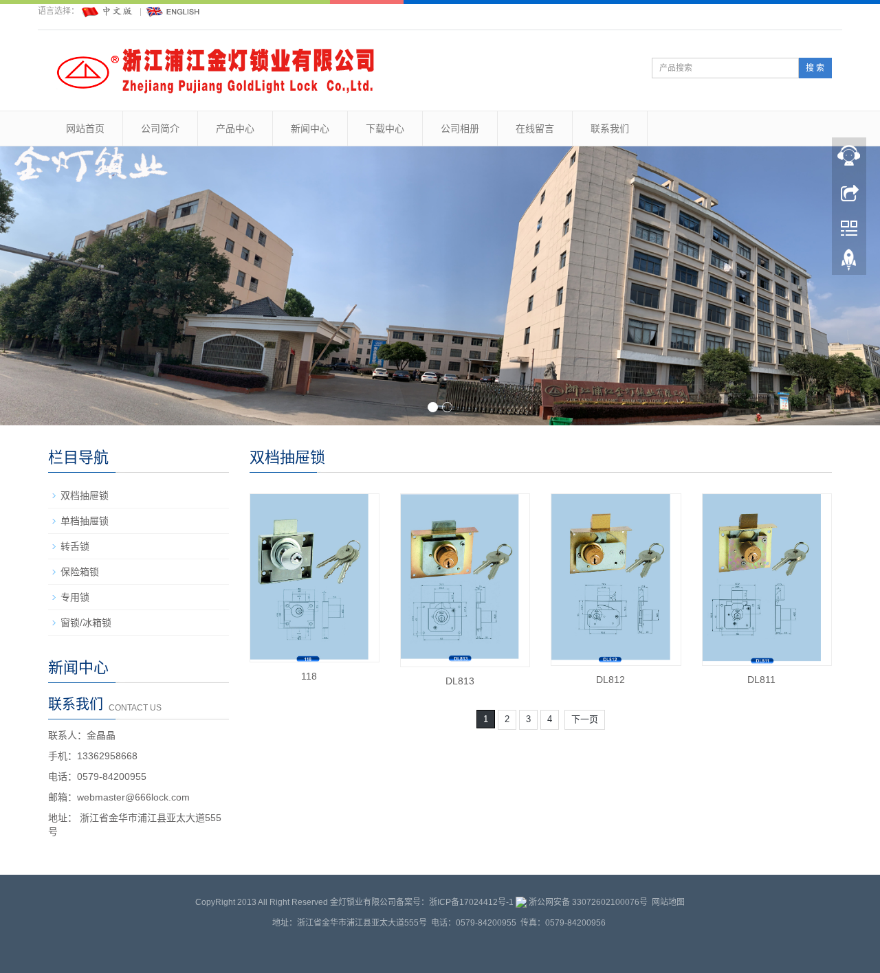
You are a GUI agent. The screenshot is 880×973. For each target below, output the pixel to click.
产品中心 (235, 128)
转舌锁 (74, 546)
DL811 (761, 679)
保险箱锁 (79, 571)
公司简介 (160, 128)
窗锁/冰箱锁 (85, 622)
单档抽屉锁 (84, 520)
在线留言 (535, 128)
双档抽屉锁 (84, 495)
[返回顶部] (849, 263)
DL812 (610, 679)
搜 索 (815, 68)
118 (309, 676)
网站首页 (85, 128)
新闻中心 (310, 128)
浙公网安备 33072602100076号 (588, 902)
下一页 (584, 719)
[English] (173, 11)
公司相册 (460, 128)
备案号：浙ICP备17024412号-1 (455, 902)
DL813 (460, 680)
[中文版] (108, 11)
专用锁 (74, 597)
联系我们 (610, 128)
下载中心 (385, 128)
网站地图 (668, 902)
